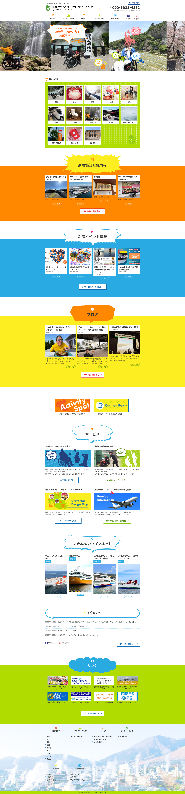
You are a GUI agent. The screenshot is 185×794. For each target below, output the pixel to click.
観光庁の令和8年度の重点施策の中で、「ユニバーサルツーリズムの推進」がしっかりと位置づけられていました (97, 622)
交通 (48, 753)
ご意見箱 (73, 777)
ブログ (49, 774)
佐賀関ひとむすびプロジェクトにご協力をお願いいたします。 (79, 635)
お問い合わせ (115, 18)
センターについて (99, 18)
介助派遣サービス (100, 739)
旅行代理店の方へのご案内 (116, 521)
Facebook (128, 19)
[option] (66, 46)
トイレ (49, 751)
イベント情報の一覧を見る (91, 287)
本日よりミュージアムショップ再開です (72, 626)
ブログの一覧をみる (91, 375)
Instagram (136, 19)
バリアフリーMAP (68, 18)
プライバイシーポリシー (78, 780)
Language (135, 3)
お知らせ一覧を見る (127, 644)
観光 (48, 739)
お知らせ (50, 777)
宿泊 (48, 742)
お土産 (49, 748)
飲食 (48, 737)
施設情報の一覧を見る (91, 211)
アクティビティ (52, 756)
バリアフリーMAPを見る (67, 521)
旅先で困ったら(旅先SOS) (103, 737)
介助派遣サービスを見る (116, 480)
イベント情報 (51, 780)
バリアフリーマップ (77, 737)
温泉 (48, 745)
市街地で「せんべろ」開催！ (68, 631)
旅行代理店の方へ (100, 742)
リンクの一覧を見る (91, 713)
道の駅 (49, 759)
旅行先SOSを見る (67, 480)
